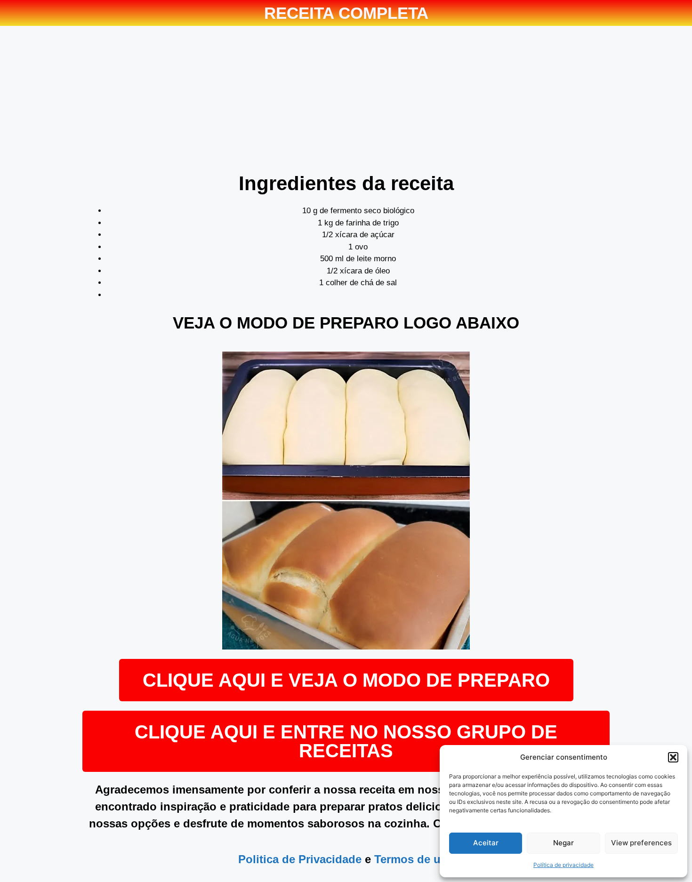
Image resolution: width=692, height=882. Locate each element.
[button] (673, 757)
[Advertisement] (346, 101)
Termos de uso (414, 859)
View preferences (641, 842)
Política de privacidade (563, 864)
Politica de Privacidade (300, 859)
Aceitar (486, 842)
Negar (563, 842)
